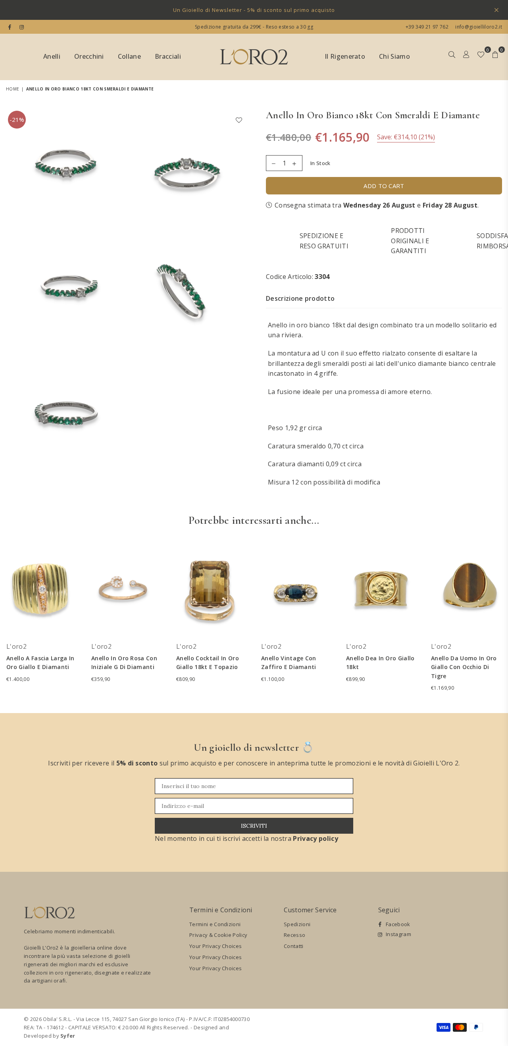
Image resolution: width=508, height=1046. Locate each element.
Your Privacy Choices (215, 946)
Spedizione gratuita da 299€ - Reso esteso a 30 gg (254, 26)
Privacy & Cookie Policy (218, 934)
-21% (17, 119)
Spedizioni (297, 924)
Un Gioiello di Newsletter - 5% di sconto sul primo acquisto (254, 9)
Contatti (294, 946)
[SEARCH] (452, 57)
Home (12, 89)
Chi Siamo (394, 56)
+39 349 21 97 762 (427, 26)
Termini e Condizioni (215, 924)
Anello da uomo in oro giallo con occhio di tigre (464, 667)
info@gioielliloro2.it (478, 26)
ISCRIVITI (254, 825)
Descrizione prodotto (300, 298)
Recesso (294, 934)
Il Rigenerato (345, 56)
